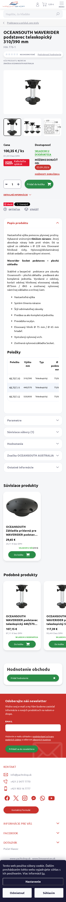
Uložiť (10, 204)
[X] (15, 798)
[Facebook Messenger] (33, 798)
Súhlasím (49, 893)
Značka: (19, 63)
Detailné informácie (16, 194)
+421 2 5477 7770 (20, 781)
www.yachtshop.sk (20, 858)
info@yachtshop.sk (21, 774)
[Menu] (61, 4)
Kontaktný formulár (21, 810)
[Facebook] (7, 798)
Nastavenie (33, 881)
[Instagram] (24, 798)
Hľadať (58, 14)
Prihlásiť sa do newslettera (21, 749)
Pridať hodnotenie (19, 678)
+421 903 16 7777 (20, 788)
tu (43, 873)
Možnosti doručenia (47, 174)
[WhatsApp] (42, 798)
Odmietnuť (17, 893)
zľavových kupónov (42, 739)
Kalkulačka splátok (20, 162)
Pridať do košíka (36, 184)
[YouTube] (51, 798)
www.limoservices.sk (43, 858)
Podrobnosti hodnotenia (49, 54)
